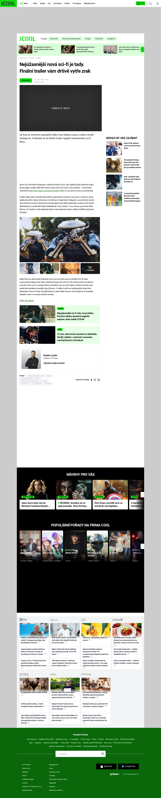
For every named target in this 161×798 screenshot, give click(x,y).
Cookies (25, 783)
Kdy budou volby (111, 739)
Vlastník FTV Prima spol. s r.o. (32, 786)
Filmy (35, 3)
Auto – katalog (35, 743)
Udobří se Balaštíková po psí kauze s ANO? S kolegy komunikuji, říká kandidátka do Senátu (34, 640)
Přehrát (26, 550)
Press (51, 768)
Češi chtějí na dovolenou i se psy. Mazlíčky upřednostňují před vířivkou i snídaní (95, 694)
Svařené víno (76, 743)
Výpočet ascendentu (57, 746)
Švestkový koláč (105, 746)
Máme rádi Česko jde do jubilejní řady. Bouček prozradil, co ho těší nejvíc (64, 651)
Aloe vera (107, 743)
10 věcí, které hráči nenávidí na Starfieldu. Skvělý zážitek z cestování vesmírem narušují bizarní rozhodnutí (77, 337)
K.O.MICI (114, 553)
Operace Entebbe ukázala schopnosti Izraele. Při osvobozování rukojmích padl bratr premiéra (96, 653)
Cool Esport (57, 3)
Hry (49, 3)
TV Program (76, 3)
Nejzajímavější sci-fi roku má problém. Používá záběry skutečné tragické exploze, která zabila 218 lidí (75, 316)
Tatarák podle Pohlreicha (92, 743)
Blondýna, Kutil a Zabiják (95, 554)
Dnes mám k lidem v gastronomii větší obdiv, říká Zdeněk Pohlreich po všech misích (64, 640)
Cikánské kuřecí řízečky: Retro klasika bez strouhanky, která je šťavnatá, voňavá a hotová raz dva (126, 640)
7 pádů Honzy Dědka (51, 743)
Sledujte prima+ (89, 3)
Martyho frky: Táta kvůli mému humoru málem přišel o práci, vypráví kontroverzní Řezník (63, 694)
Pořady (67, 3)
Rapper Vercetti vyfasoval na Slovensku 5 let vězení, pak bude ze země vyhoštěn (65, 706)
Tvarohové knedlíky (74, 746)
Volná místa (26, 768)
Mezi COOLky (26, 553)
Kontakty (52, 775)
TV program (74, 739)
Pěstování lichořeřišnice (122, 743)
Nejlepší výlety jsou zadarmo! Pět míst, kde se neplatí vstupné (95, 705)
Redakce (52, 786)
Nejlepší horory (62, 739)
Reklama (25, 772)
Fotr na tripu (48, 553)
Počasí (101, 739)
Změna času (85, 739)
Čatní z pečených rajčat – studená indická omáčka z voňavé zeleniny (126, 662)
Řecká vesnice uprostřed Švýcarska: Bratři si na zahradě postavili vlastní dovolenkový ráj (95, 717)
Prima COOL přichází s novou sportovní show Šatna (132, 145)
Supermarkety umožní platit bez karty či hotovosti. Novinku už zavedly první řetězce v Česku (33, 651)
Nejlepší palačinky (90, 746)
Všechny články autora (54, 363)
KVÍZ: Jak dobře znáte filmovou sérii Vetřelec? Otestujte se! (132, 179)
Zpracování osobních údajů (58, 779)
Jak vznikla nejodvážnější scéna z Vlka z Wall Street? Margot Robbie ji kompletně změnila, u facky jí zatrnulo (33, 719)
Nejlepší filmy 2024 (46, 739)
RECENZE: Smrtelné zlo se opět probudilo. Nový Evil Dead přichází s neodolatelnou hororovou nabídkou (72, 505)
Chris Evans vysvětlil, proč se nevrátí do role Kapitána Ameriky (108, 505)
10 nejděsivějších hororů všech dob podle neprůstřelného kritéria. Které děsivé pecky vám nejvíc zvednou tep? (85, 51)
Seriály (42, 3)
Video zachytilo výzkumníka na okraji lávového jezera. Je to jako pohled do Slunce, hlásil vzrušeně (95, 663)
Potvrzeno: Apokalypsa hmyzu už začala (95, 639)
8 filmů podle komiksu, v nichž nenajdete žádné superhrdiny (32, 705)
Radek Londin (39, 82)
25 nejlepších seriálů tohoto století (34, 692)
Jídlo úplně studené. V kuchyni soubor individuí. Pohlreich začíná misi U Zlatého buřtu (64, 663)
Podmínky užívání (28, 779)
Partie (94, 739)
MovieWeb (29, 300)
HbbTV (24, 775)
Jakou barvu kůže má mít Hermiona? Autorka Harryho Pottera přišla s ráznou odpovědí (34, 505)
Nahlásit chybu (27, 790)
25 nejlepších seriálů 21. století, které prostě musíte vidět (44, 49)
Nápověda (52, 783)
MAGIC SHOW (71, 553)
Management (53, 765)
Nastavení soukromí (55, 790)
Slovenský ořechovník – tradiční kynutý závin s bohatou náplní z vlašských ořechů (125, 651)
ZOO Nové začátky (127, 739)
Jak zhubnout (32, 739)
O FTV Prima (26, 765)
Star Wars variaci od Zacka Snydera (44, 191)
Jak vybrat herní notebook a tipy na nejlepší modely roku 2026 (129, 49)
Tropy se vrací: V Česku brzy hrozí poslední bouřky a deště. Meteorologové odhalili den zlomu (33, 663)
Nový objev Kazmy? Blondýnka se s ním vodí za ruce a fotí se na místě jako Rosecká (65, 717)
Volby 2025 (64, 743)
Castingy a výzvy (54, 772)
